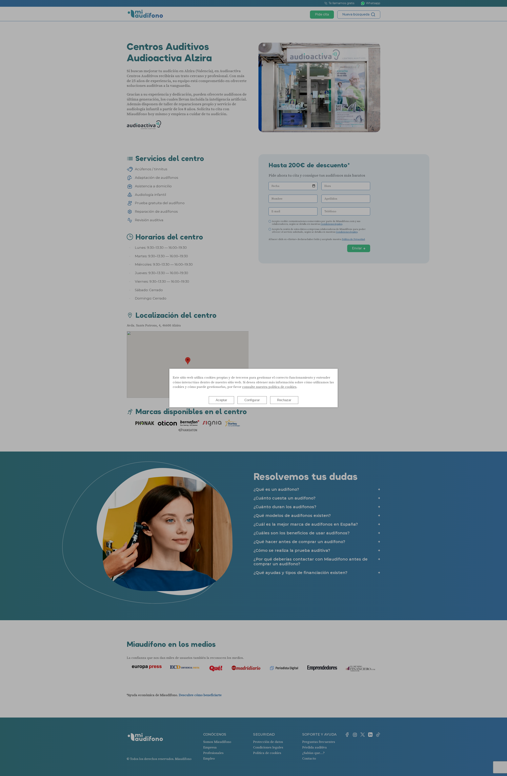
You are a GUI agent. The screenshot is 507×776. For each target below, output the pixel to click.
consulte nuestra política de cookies (269, 387)
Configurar (252, 400)
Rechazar (284, 400)
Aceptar (221, 400)
